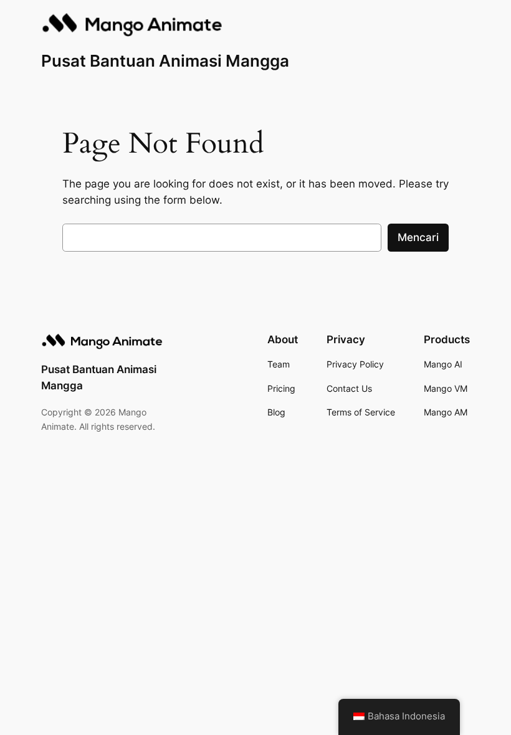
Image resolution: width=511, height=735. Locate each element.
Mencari (418, 237)
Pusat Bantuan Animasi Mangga (165, 60)
